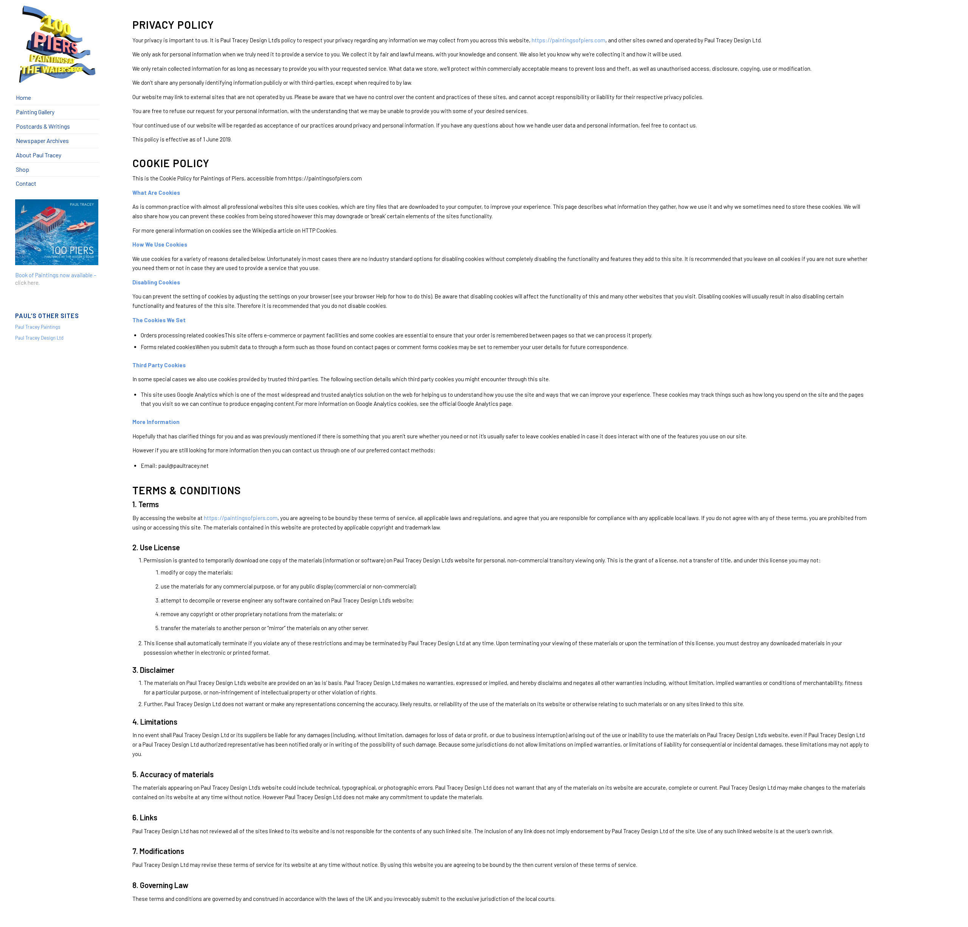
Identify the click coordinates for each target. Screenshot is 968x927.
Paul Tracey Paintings (37, 327)
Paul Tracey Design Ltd (39, 338)
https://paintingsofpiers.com (568, 40)
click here (27, 282)
